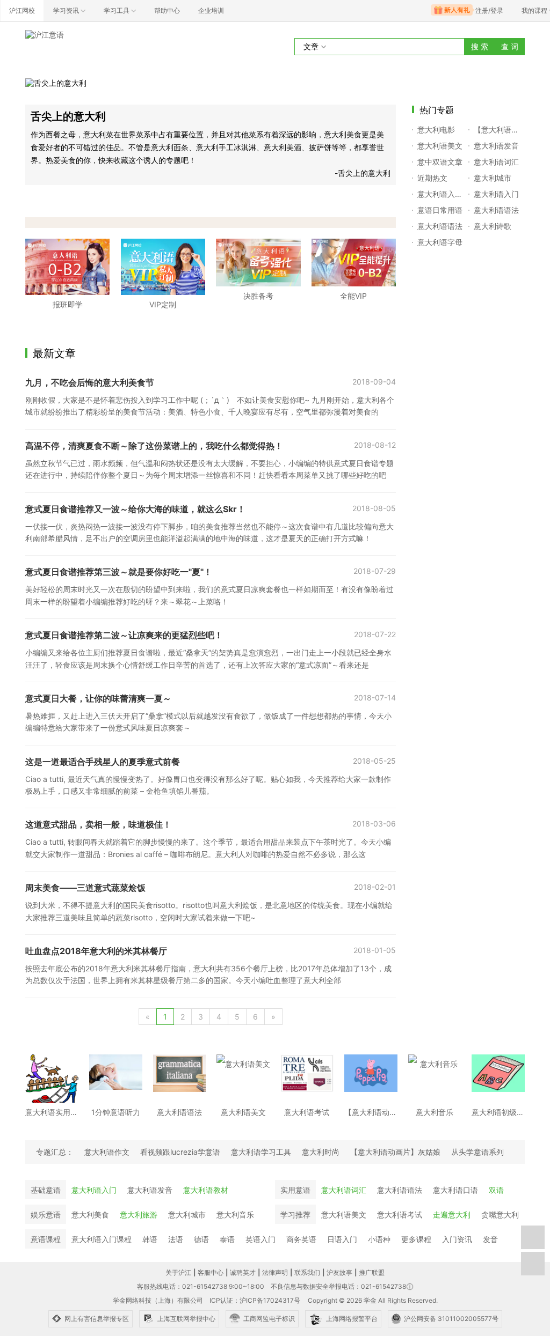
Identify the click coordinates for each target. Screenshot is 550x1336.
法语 (175, 1239)
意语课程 (46, 1239)
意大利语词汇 (343, 1189)
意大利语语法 (399, 1189)
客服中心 (210, 1272)
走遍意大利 (452, 1214)
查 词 (509, 46)
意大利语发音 (149, 1189)
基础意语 (46, 1189)
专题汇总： (55, 1151)
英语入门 (260, 1239)
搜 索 (479, 46)
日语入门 (342, 1239)
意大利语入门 (94, 1189)
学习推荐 (295, 1214)
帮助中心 (167, 10)
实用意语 (295, 1189)
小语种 (379, 1239)
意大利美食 (90, 1214)
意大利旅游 (138, 1214)
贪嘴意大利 (500, 1214)
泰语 (227, 1239)
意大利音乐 (235, 1214)
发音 (490, 1239)
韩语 (149, 1239)
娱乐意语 (46, 1214)
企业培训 (211, 10)
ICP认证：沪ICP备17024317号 (254, 1300)
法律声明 (275, 1272)
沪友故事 (339, 1272)
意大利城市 (187, 1214)
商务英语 (301, 1239)
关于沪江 (178, 1272)
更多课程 (416, 1239)
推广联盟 (372, 1272)
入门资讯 (457, 1239)
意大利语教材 (205, 1189)
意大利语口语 (455, 1189)
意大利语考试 (399, 1214)
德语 (201, 1239)
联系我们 (307, 1272)
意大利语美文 (343, 1214)
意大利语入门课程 (101, 1239)
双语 (496, 1189)
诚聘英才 (243, 1272)
